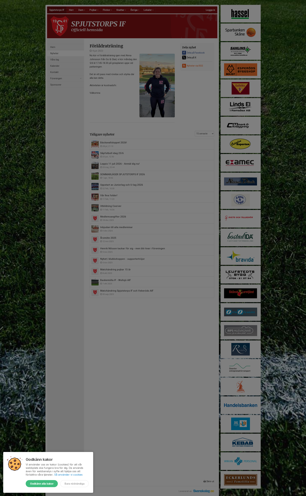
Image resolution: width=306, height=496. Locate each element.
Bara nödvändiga (74, 483)
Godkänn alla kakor (41, 483)
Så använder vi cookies (68, 474)
